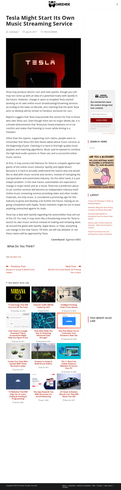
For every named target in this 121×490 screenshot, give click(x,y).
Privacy (99, 486)
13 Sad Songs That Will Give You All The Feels (18, 306)
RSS (94, 486)
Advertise (72, 486)
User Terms (108, 486)
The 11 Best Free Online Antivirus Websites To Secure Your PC (68, 364)
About (64, 486)
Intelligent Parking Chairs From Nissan (69, 306)
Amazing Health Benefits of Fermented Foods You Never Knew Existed (100, 216)
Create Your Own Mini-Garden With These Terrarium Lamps (18, 363)
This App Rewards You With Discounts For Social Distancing (43, 394)
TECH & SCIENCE (50, 32)
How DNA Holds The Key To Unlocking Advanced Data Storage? (43, 334)
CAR (11, 257)
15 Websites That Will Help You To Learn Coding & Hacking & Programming (18, 395)
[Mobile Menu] (117, 4)
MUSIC (15, 257)
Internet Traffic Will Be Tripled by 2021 (43, 306)
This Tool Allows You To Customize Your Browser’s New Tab (68, 333)
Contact (65, 487)
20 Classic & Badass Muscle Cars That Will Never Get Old (68, 394)
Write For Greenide (84, 486)
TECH (19, 257)
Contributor (14, 32)
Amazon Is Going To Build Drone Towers (43, 362)
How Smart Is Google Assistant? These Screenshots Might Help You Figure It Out (18, 334)
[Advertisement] (101, 50)
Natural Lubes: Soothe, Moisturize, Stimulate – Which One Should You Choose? (100, 225)
